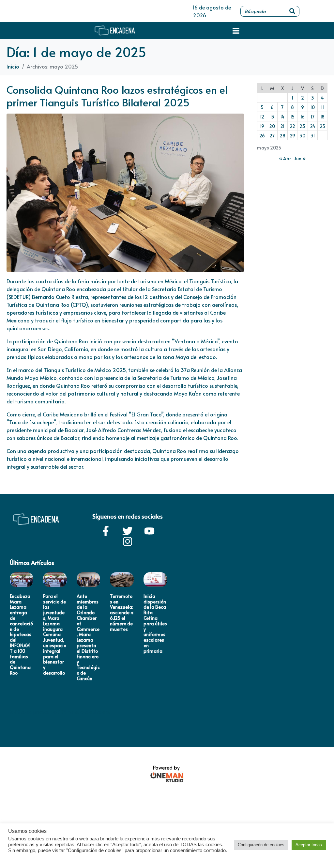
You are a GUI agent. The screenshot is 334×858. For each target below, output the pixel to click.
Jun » (300, 158)
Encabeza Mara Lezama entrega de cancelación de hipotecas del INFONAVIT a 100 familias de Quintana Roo (21, 634)
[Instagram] (127, 541)
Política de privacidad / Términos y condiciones (60, 712)
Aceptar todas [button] (309, 844)
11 (322, 107)
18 (322, 117)
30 (302, 136)
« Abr (285, 158)
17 (312, 117)
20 (272, 126)
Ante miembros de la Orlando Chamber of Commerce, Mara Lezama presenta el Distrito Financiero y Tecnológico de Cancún (88, 637)
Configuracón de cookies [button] (261, 844)
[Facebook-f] (105, 531)
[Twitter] (127, 531)
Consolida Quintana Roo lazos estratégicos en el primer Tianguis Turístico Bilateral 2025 (117, 95)
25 (322, 126)
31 (313, 136)
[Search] (292, 11)
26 (262, 136)
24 (312, 126)
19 (262, 126)
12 (262, 117)
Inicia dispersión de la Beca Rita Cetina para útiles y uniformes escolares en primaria (155, 623)
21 (282, 126)
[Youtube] (149, 531)
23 (302, 126)
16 (302, 117)
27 (272, 136)
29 (292, 136)
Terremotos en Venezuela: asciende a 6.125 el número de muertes (121, 612)
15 (292, 117)
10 (312, 107)
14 (282, 117)
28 (282, 136)
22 (292, 126)
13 (272, 117)
